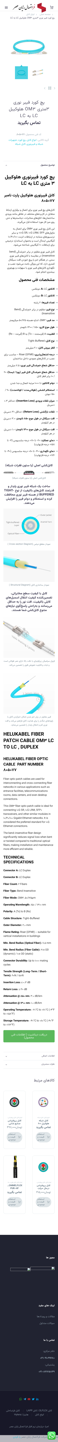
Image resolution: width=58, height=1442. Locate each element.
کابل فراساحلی (13, 1411)
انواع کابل (32, 140)
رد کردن (17, 1437)
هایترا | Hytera (21, 1415)
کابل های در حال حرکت (10, 1182)
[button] (29, 1036)
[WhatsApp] (20, 1399)
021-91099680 (47, 1358)
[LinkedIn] (37, 1399)
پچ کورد (22, 140)
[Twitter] (33, 1399)
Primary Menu (6, 7)
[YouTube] (29, 1399)
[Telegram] (25, 1399)
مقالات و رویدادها (46, 1317)
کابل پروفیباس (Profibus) (8, 1117)
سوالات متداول (47, 1323)
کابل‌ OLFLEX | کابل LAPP (39, 1411)
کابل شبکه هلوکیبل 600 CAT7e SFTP (43, 1123)
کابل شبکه (20, 144)
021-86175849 (47, 1372)
